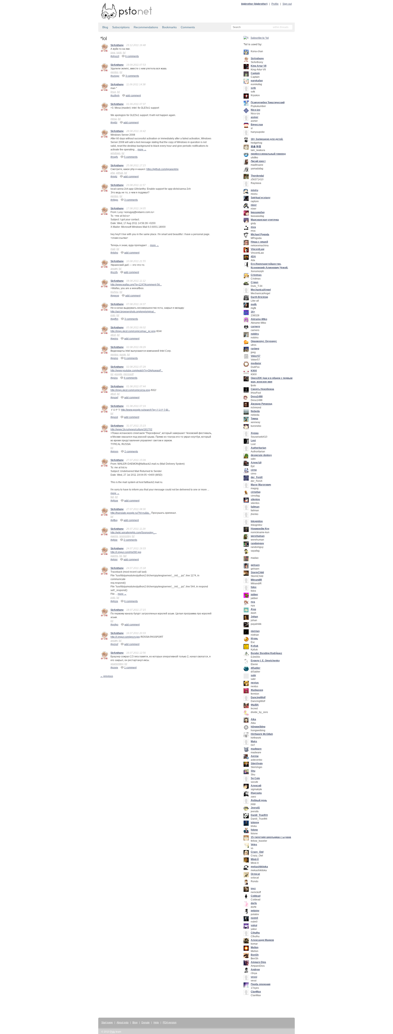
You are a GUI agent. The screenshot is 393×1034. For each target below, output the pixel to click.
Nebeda (255, 411)
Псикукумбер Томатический (268, 102)
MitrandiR (256, 579)
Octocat (255, 874)
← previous (106, 676)
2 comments (131, 451)
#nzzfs (114, 272)
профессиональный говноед (268, 153)
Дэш (253, 609)
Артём (255, 756)
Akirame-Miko (259, 319)
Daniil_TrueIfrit (259, 815)
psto (113, 315)
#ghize (114, 601)
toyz (253, 888)
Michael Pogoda (260, 234)
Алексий (256, 785)
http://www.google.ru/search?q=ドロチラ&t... (145, 409)
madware (256, 748)
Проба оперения (260, 984)
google (118, 374)
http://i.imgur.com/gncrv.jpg (125, 636)
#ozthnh (115, 95)
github (119, 172)
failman (255, 506)
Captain (255, 73)
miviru (254, 190)
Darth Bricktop (259, 297)
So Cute (255, 778)
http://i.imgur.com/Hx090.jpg (126, 552)
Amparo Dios (258, 962)
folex (253, 587)
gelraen (255, 565)
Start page (107, 1022)
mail (113, 249)
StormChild (257, 572)
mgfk (254, 304)
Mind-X (255, 859)
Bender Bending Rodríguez (266, 653)
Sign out (287, 3)
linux (113, 91)
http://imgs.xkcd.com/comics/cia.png (130, 390)
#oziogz (115, 75)
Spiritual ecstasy (260, 197)
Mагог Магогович (261, 484)
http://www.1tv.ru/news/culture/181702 (131, 429)
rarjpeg (255, 348)
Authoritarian (258, 447)
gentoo (114, 72)
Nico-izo (255, 109)
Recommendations (146, 27)
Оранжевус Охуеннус (264, 341)
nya (253, 601)
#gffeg (114, 520)
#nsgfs (114, 156)
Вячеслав (257, 124)
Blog (105, 27)
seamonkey (117, 663)
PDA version (169, 1022)
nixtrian (255, 631)
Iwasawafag (257, 212)
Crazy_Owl (257, 851)
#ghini (114, 559)
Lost (253, 440)
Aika (253, 719)
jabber (254, 594)
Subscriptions (121, 27)
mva (253, 227)
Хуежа (255, 433)
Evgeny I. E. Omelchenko (265, 660)
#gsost (114, 417)
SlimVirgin (257, 763)
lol (124, 52)
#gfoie (114, 539)
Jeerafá (255, 807)
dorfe (254, 903)
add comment (133, 95)
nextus (255, 682)
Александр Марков (262, 940)
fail (112, 497)
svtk (253, 88)
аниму (114, 268)
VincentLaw (257, 249)
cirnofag (255, 492)
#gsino (114, 358)
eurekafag (257, 80)
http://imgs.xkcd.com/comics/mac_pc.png (133, 331)
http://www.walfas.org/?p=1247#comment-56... (136, 284)
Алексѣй (256, 462)
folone (254, 829)
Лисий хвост (258, 161)
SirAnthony (117, 45)
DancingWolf (258, 697)
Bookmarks (169, 27)
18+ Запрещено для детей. (267, 139)
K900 (254, 370)
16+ (253, 311)
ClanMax (256, 991)
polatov (255, 910)
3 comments (132, 75)
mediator (256, 363)
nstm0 (254, 918)
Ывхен (255, 822)
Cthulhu (255, 932)
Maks (254, 741)
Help (156, 1022)
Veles (254, 844)
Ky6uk (254, 645)
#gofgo (114, 624)
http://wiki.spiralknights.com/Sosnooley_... (134, 532)
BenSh (255, 954)
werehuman (257, 536)
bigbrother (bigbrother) (254, 3)
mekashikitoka (259, 866)
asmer (254, 117)
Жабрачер (257, 690)
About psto (123, 1022)
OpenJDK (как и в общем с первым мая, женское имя (271, 380)
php (113, 172)
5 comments (131, 156)
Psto (112, 1031)
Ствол (254, 282)
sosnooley (125, 536)
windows (115, 153)
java (113, 52)
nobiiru (255, 333)
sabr (253, 675)
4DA (253, 256)
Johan (254, 616)
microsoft (128, 374)
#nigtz (114, 176)
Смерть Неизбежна (262, 389)
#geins (114, 338)
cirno (254, 470)
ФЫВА (255, 704)
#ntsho (114, 252)
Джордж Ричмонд (261, 403)
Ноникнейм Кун (260, 528)
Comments (188, 27)
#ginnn (114, 451)
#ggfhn (114, 319)
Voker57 (255, 356)
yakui (254, 925)
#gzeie (114, 667)
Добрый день (259, 800)
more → (142, 149)
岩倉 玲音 (256, 146)
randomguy (257, 543)
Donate (145, 1022)
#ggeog (115, 295)
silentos (255, 499)
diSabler (255, 668)
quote (123, 354)
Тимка (254, 418)
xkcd (113, 334)
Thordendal (257, 175)
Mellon (254, 947)
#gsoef (114, 397)
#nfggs (114, 199)
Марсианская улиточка (265, 219)
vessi (254, 976)
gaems (114, 536)
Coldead (255, 895)
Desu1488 (257, 396)
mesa (114, 118)
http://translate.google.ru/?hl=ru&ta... (131, 512)
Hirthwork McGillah (262, 734)
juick (119, 52)
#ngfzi (114, 122)
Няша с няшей (259, 241)
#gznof (114, 644)
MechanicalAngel (261, 289)
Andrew (255, 969)
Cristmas (256, 275)
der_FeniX (257, 477)
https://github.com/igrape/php (162, 169)
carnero (255, 326)
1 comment (130, 667)
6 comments (132, 56)
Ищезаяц (256, 793)
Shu (253, 770)
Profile (275, 3)
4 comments (130, 377)
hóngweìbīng (258, 726)
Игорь (254, 638)
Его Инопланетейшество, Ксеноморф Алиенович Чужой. (269, 265)
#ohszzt (115, 56)
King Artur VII (258, 65)
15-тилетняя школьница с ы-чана (271, 837)
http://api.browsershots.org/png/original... (133, 311)
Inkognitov (257, 521)
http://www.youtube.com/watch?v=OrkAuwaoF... (137, 370)
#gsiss (114, 377)
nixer (254, 205)
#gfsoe (114, 500)
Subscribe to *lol (260, 37)
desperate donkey (261, 455)
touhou (114, 292)
